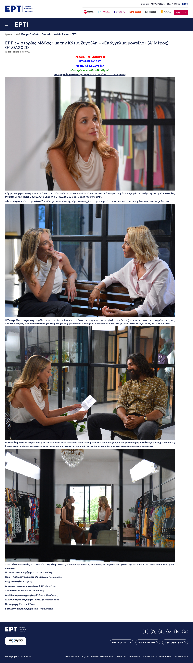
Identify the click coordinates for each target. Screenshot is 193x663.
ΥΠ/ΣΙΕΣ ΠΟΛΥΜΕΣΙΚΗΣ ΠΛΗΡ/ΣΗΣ (98, 656)
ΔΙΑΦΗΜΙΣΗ (134, 656)
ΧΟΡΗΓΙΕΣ (121, 656)
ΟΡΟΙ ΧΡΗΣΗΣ (166, 656)
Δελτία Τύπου (61, 34)
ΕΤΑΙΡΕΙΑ (145, 4)
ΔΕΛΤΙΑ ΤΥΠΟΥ (173, 4)
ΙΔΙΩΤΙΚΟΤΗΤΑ (150, 656)
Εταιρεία (46, 34)
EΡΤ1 (74, 34)
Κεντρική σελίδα (30, 34)
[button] (7, 24)
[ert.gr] (19, 11)
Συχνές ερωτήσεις (174, 642)
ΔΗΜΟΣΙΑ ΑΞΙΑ (72, 656)
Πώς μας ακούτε (120, 642)
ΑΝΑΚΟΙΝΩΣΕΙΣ (158, 4)
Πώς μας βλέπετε (146, 642)
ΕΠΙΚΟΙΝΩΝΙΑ (181, 656)
